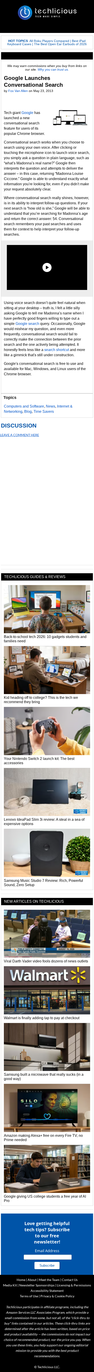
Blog (28, 411)
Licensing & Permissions (74, 1285)
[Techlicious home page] (47, 12)
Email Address (47, 1250)
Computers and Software (24, 406)
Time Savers (44, 411)
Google (27, 113)
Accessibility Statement (47, 1291)
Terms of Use (29, 1296)
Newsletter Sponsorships (37, 1285)
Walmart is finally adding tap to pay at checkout (41, 1018)
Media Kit (10, 1285)
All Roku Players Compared (49, 41)
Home (21, 1280)
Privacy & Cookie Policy (57, 1296)
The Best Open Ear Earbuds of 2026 (60, 44)
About (32, 1280)
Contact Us (70, 1280)
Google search (27, 324)
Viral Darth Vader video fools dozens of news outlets (46, 961)
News (50, 406)
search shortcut (56, 350)
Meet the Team (49, 1280)
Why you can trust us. (53, 69)
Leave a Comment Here (19, 435)
